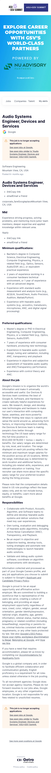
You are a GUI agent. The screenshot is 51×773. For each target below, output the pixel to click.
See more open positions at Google (25, 741)
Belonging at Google (23, 640)
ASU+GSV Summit (36, 7)
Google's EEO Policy (31, 633)
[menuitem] (28, 191)
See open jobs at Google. (21, 147)
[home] (15, 7)
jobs (8, 101)
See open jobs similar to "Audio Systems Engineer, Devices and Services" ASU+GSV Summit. (24, 154)
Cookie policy (32, 767)
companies (20, 101)
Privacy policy (19, 767)
